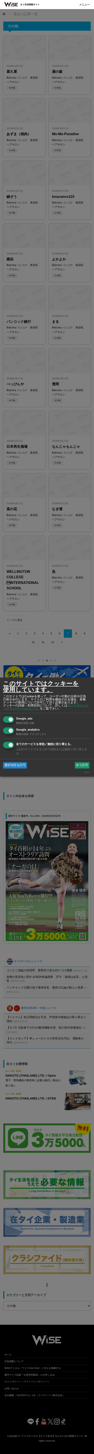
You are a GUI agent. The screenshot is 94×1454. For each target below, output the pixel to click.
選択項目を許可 (15, 765)
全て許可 (82, 765)
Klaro (86, 772)
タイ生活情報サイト (30, 4)
